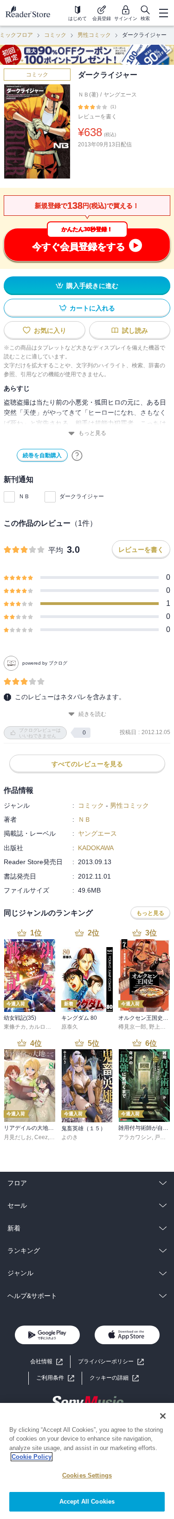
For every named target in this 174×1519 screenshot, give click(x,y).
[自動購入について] (77, 455)
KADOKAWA (96, 848)
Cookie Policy (32, 1456)
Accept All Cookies (87, 1501)
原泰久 (69, 1027)
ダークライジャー (81, 496)
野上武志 (160, 1027)
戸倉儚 (163, 1137)
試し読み (135, 330)
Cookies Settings (87, 1475)
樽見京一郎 (132, 1027)
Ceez (41, 1137)
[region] (87, 1461)
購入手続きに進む (92, 285)
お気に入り (50, 330)
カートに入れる (92, 308)
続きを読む (92, 714)
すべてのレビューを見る (87, 764)
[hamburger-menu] (163, 13)
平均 (55, 550)
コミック (55, 35)
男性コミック (94, 35)
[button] (114, 1378)
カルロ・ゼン (45, 1027)
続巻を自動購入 (42, 455)
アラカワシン (135, 1137)
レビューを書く (97, 116)
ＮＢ (24, 496)
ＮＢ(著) (88, 94)
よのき (69, 1137)
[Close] (163, 1416)
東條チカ (15, 1027)
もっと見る (92, 433)
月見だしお (18, 1137)
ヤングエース (120, 94)
